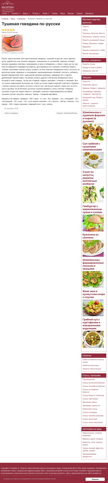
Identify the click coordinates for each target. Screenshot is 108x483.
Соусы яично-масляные (93, 422)
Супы (4, 13)
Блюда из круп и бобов (92, 67)
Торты (85, 30)
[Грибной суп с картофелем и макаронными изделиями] (93, 339)
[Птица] (39, 13)
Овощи (71, 13)
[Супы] (8, 13)
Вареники (87, 47)
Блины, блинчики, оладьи (93, 43)
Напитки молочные (91, 365)
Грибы (55, 13)
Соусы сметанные (90, 399)
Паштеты (86, 81)
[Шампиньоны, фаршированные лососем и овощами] (93, 279)
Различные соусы (90, 409)
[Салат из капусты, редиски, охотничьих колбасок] (93, 194)
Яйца (62, 13)
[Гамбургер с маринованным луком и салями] (93, 223)
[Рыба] (48, 13)
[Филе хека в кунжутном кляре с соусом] (93, 308)
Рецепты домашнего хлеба (94, 50)
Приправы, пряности (91, 405)
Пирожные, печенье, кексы (94, 37)
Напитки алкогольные (92, 369)
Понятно (95, 479)
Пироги (86, 26)
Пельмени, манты (90, 85)
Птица (35, 13)
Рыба (45, 13)
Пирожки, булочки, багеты (94, 33)
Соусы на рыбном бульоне (94, 386)
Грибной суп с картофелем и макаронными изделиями (91, 324)
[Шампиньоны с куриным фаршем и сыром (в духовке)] (93, 132)
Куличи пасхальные (91, 53)
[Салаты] (19, 13)
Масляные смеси (90, 402)
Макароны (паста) (90, 71)
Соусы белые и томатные (93, 395)
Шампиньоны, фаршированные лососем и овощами (93, 264)
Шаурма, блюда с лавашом (94, 88)
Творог (79, 13)
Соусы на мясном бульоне (94, 383)
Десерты (89, 13)
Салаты (15, 13)
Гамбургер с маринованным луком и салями (92, 209)
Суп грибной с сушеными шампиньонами (92, 146)
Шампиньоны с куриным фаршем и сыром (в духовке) (94, 117)
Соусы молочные (90, 419)
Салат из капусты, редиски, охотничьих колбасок (90, 177)
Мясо (25, 13)
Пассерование (89, 379)
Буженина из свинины (91, 236)
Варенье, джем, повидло (93, 439)
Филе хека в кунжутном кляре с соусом (94, 294)
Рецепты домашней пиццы (94, 40)
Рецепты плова (89, 64)
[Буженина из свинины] (93, 248)
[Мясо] (29, 13)
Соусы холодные (90, 412)
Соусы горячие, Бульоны (93, 416)
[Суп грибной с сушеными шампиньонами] (93, 160)
